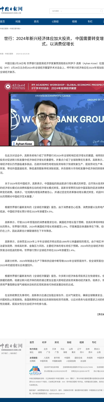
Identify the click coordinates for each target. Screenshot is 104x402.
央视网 (89, 358)
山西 (71, 349)
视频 (74, 21)
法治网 (83, 361)
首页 (2, 21)
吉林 (88, 349)
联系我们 (13, 353)
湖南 (40, 352)
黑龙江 (97, 349)
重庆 (73, 352)
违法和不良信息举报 (51, 367)
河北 (62, 349)
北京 (46, 349)
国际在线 (78, 358)
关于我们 (4, 353)
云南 (99, 352)
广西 (57, 352)
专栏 (90, 21)
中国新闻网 (57, 361)
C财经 (55, 21)
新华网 (57, 358)
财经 (69, 342)
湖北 (31, 352)
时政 (18, 21)
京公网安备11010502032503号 (55, 371)
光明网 (32, 361)
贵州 (90, 352)
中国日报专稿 (15, 29)
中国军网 (44, 361)
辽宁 (79, 349)
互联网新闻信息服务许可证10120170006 (78, 367)
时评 (44, 342)
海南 (65, 352)
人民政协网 (71, 361)
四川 (82, 352)
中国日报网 (4, 29)
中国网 (67, 358)
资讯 (36, 21)
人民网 (46, 358)
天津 (54, 349)
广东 (48, 352)
